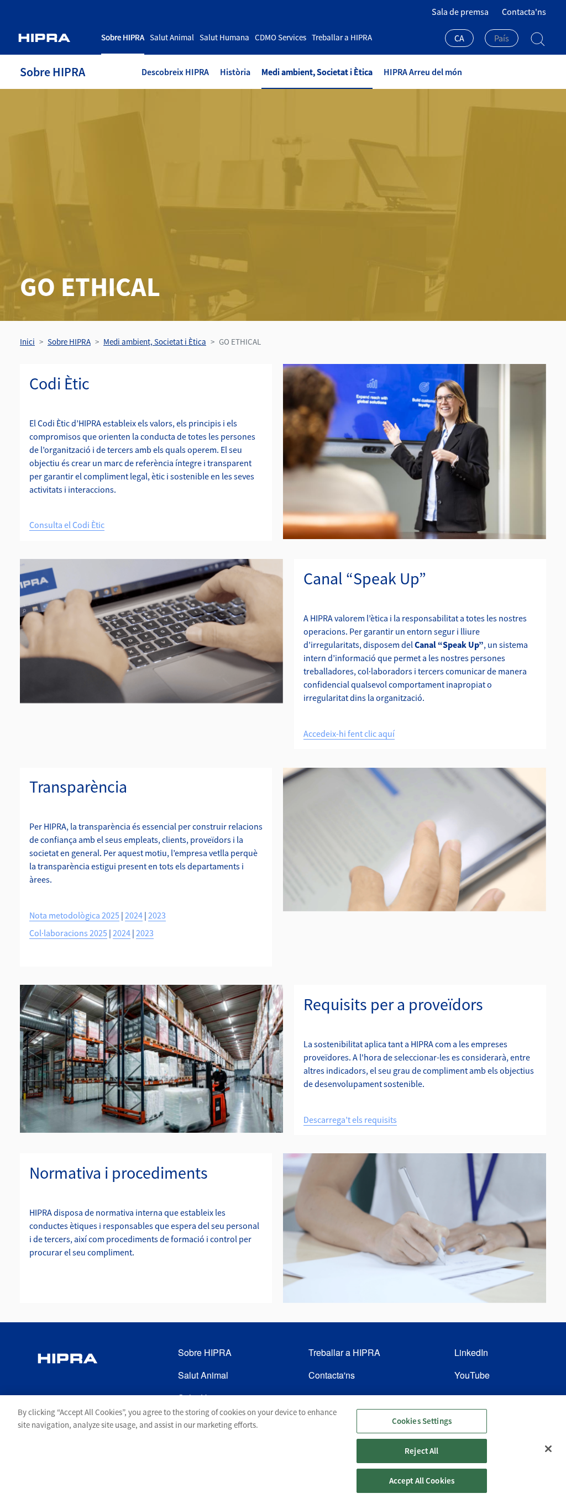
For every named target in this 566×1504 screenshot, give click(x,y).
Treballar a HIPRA (342, 37)
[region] (283, 1449)
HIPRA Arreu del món (423, 71)
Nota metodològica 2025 (74, 915)
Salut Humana (224, 37)
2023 (157, 915)
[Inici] (56, 37)
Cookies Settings (422, 1421)
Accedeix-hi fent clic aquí (349, 733)
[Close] (548, 1449)
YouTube (472, 1375)
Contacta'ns (524, 11)
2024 (134, 915)
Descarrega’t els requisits (350, 1119)
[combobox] (459, 39)
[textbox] (501, 38)
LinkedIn (471, 1352)
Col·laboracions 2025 (68, 932)
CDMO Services (280, 37)
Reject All (422, 1450)
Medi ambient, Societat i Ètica (317, 71)
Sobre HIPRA (122, 37)
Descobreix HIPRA (175, 71)
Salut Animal (172, 37)
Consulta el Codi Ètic (66, 524)
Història (235, 71)
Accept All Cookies (422, 1480)
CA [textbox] (459, 38)
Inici (27, 341)
